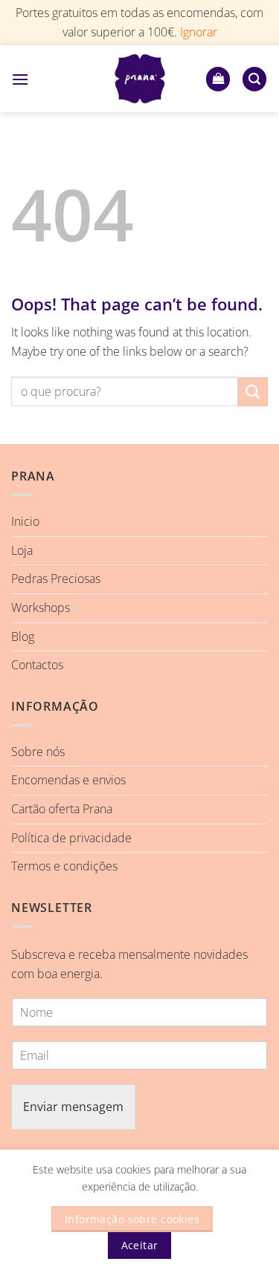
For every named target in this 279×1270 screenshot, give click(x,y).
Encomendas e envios (68, 780)
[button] (20, 79)
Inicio (25, 521)
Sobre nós (38, 751)
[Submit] (253, 391)
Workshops (40, 607)
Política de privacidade (71, 838)
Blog (22, 636)
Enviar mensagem (73, 1106)
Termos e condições (64, 866)
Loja (22, 550)
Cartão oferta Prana (61, 809)
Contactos (37, 665)
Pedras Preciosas (55, 578)
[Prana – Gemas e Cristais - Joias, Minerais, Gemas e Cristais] (140, 79)
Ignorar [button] (198, 32)
